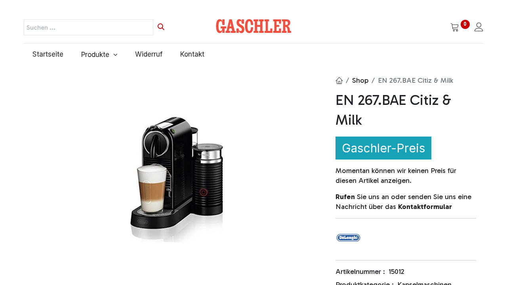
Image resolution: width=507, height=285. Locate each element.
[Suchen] (161, 27)
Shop (360, 80)
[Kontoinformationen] (479, 28)
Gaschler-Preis (383, 148)
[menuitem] (48, 55)
